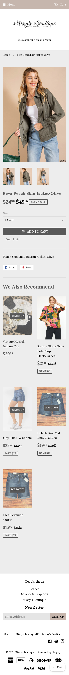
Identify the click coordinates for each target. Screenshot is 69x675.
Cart (62, 4)
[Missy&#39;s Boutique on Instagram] (62, 641)
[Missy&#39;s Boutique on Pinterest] (56, 641)
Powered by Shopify (49, 652)
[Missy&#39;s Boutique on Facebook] (50, 641)
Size (5, 213)
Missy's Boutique (34, 600)
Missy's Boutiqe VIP (34, 594)
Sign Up (58, 616)
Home (6, 54)
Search (34, 589)
